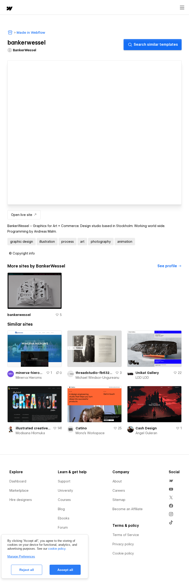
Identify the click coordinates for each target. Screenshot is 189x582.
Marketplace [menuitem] (19, 490)
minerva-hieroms (30, 373)
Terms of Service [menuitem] (125, 535)
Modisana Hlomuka (30, 433)
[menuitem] (171, 481)
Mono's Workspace (90, 433)
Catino (81, 428)
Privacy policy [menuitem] (123, 544)
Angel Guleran (146, 433)
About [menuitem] (117, 481)
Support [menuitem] (64, 481)
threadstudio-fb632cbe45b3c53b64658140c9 (94, 373)
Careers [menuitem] (118, 490)
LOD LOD (142, 377)
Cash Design (146, 428)
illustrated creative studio (33, 428)
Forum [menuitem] (63, 527)
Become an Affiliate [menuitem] (127, 509)
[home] (9, 9)
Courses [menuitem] (64, 500)
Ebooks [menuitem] (63, 518)
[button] (21, 253)
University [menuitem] (65, 490)
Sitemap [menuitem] (118, 500)
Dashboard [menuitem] (17, 481)
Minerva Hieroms (29, 377)
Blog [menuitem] (61, 509)
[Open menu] (182, 8)
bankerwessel (19, 315)
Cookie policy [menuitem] (123, 553)
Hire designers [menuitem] (20, 500)
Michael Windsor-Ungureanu (97, 377)
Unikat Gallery (147, 373)
